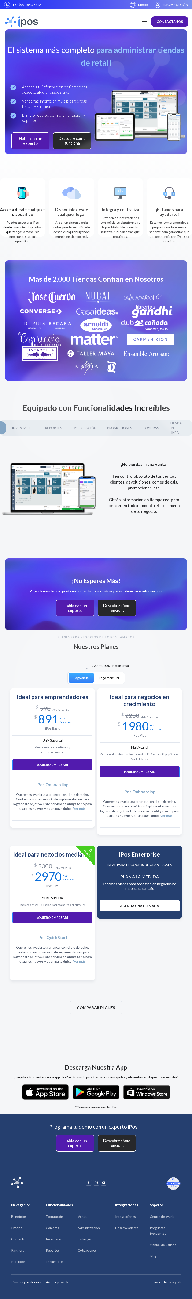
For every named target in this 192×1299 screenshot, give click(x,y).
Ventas (83, 1216)
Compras (52, 1228)
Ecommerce (54, 1262)
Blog (153, 1256)
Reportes (53, 1250)
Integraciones (125, 1216)
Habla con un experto (30, 141)
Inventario (53, 1239)
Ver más (79, 809)
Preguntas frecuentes (158, 1230)
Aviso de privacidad (58, 1282)
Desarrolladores (126, 1228)
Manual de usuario (163, 1245)
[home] (19, 21)
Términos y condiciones (26, 1282)
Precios (16, 1228)
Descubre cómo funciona (72, 141)
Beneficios (19, 1216)
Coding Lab (174, 1282)
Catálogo (84, 1239)
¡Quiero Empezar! (52, 765)
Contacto (18, 1239)
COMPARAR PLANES (96, 1007)
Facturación (54, 1216)
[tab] (119, 427)
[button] (139, 4)
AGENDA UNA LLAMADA (139, 906)
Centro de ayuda (162, 1216)
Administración (89, 1228)
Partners (17, 1250)
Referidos (18, 1262)
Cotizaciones (87, 1250)
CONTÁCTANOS (170, 21)
